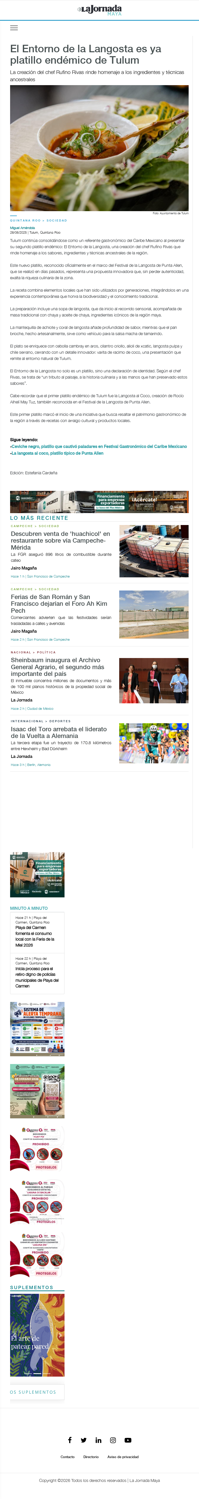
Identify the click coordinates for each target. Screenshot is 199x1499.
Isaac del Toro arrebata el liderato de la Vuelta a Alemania (59, 733)
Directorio (91, 1457)
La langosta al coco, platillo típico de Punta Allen (57, 453)
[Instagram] (113, 1441)
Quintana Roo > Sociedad (38, 220)
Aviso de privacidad (123, 1457)
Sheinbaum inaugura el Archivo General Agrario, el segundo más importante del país (57, 667)
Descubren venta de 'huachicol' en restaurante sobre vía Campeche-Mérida (60, 541)
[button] (14, 1335)
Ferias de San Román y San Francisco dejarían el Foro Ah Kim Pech (59, 604)
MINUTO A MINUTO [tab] (29, 908)
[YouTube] (128, 1441)
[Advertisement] (99, 812)
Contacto (68, 1457)
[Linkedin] (98, 1441)
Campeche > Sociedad (35, 526)
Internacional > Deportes (41, 721)
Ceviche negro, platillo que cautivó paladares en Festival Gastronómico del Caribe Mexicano (99, 447)
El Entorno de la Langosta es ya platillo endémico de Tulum (85, 55)
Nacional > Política (33, 652)
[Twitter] (84, 1441)
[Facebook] (70, 1441)
